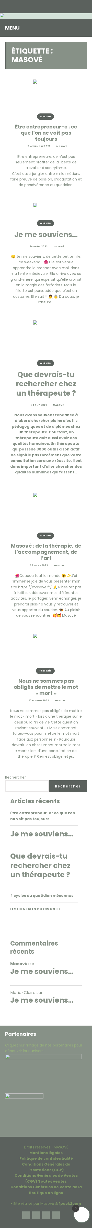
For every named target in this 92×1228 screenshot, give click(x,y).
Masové (61, 146)
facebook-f (26, 1215)
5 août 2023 (38, 405)
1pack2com (70, 1203)
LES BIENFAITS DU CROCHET (35, 909)
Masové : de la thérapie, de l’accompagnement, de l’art (46, 552)
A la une (45, 116)
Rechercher (15, 777)
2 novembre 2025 (38, 146)
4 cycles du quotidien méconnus (41, 895)
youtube (56, 1215)
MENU (12, 27)
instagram (36, 1215)
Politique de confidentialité (46, 1158)
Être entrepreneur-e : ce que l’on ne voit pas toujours (46, 133)
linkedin (46, 1215)
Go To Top (66, 1215)
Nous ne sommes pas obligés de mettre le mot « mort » (46, 687)
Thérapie (45, 670)
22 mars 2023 (38, 565)
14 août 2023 (39, 246)
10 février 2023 (38, 700)
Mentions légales (46, 1152)
